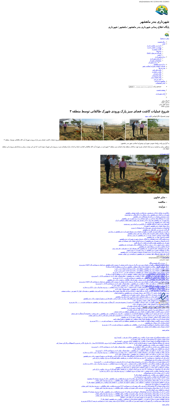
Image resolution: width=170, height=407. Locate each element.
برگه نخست (161, 42)
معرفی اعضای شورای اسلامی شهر (153, 66)
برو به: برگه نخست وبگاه (157, 263)
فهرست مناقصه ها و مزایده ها (155, 286)
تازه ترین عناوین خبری (154, 45)
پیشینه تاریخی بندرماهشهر (156, 273)
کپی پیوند (148, 116)
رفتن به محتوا (164, 38)
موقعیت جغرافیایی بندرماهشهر (155, 277)
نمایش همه (165, 330)
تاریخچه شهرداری (155, 59)
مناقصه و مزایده (160, 81)
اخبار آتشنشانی (160, 83)
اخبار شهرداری (160, 94)
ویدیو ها (159, 51)
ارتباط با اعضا (160, 265)
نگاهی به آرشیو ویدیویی (157, 290)
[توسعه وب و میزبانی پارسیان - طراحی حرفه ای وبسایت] (164, 310)
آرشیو (159, 55)
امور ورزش (157, 79)
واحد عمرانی (157, 74)
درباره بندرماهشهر (159, 64)
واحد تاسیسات (156, 75)
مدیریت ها (162, 68)
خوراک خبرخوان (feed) (154, 53)
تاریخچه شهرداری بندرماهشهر (155, 275)
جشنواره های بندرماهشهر (157, 288)
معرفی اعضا (161, 267)
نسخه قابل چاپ (164, 104)
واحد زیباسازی (156, 72)
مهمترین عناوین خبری (154, 47)
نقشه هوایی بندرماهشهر (157, 279)
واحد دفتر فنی (156, 70)
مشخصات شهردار (155, 60)
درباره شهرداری (160, 57)
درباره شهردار (152, 62)
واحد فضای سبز (156, 77)
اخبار (163, 44)
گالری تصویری (156, 49)
